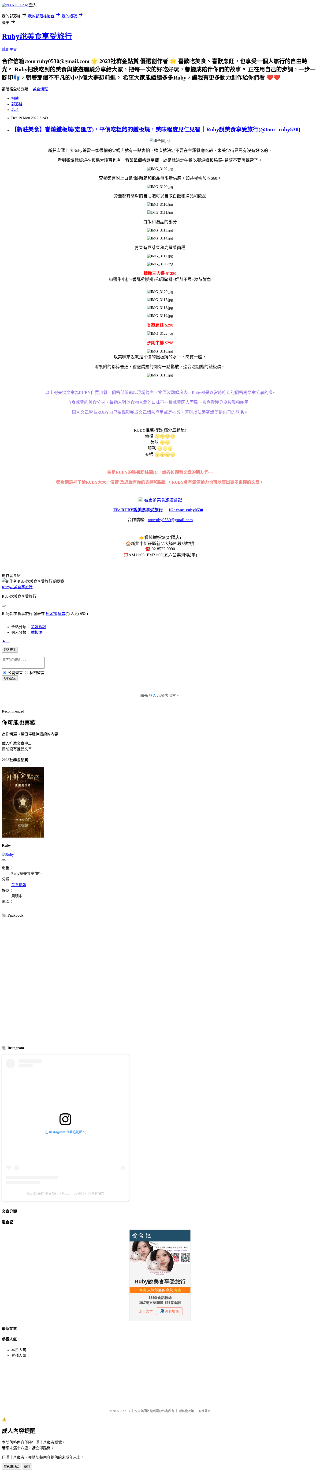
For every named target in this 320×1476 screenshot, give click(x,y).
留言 (61, 614)
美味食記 (38, 627)
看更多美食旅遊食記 (162, 500)
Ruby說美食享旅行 (17, 587)
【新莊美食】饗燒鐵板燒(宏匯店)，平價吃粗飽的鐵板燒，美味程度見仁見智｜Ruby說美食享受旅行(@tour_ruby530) (155, 129)
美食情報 (40, 89)
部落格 (16, 104)
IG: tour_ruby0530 (186, 510)
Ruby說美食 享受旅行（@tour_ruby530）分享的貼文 (65, 1193)
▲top (6, 641)
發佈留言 (10, 678)
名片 (15, 110)
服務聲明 (204, 1411)
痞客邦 (51, 614)
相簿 (15, 98)
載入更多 (10, 650)
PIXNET (125, 1411)
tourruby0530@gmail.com (170, 519)
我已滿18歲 (11, 1466)
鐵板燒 (36, 632)
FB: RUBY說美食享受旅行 (138, 510)
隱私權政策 (186, 1411)
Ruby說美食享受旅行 (37, 36)
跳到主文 (9, 49)
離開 (27, 1466)
